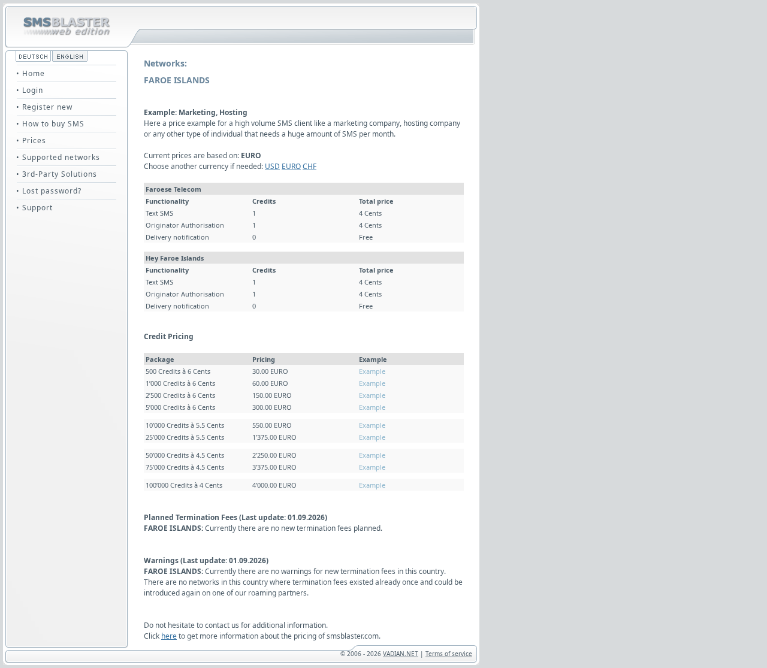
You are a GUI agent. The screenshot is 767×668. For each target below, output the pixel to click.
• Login (29, 90)
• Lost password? (48, 191)
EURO (291, 166)
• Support (34, 207)
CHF (309, 166)
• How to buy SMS (50, 124)
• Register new (44, 107)
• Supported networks (58, 157)
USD (272, 166)
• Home (30, 73)
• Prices (31, 140)
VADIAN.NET (400, 653)
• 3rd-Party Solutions (56, 174)
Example (372, 371)
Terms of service (448, 653)
